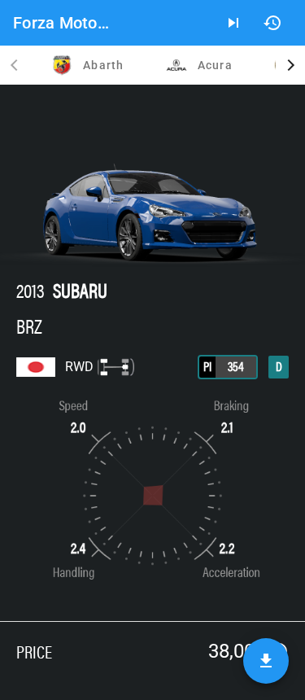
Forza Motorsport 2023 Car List (63, 23)
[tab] (86, 65)
